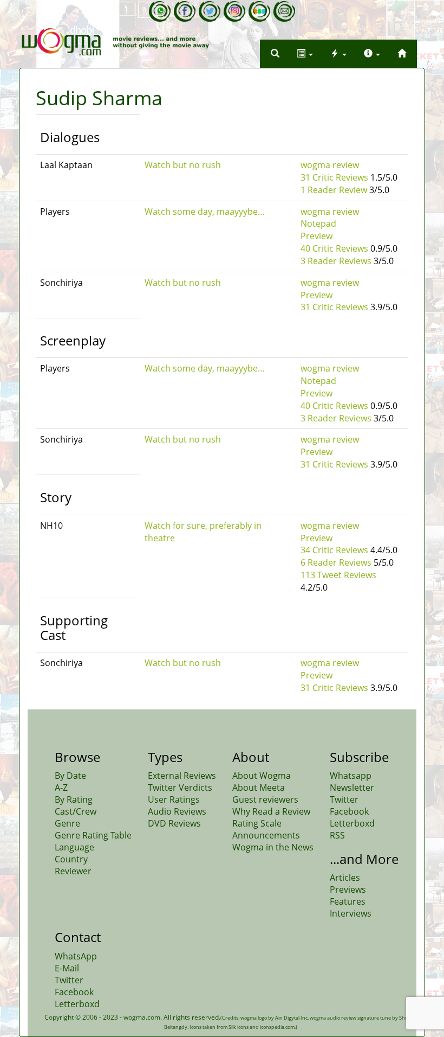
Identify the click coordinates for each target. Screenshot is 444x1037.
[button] (275, 53)
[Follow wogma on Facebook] (184, 11)
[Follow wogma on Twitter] (209, 11)
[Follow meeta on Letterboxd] (259, 11)
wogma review (330, 165)
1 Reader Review (334, 190)
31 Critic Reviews (334, 177)
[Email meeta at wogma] (284, 11)
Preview (316, 236)
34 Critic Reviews (334, 550)
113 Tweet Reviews (338, 575)
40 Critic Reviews (334, 248)
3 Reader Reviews (336, 261)
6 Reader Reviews (336, 562)
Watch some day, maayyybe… (205, 211)
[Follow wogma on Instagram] (234, 11)
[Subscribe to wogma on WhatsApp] (159, 11)
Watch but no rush (183, 165)
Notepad (318, 223)
